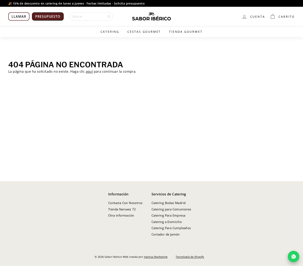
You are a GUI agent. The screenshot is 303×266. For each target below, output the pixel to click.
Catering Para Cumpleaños (171, 228)
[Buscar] (109, 16)
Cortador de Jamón (166, 234)
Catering (110, 32)
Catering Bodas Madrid (169, 203)
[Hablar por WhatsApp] (293, 256)
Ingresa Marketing (156, 257)
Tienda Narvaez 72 (122, 209)
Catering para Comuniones (171, 209)
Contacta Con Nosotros (125, 203)
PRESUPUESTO (48, 16)
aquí (89, 71)
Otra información (121, 215)
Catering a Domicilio (167, 222)
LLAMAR (19, 16)
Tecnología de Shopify (190, 257)
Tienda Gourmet (185, 32)
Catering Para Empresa (168, 215)
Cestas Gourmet (144, 32)
